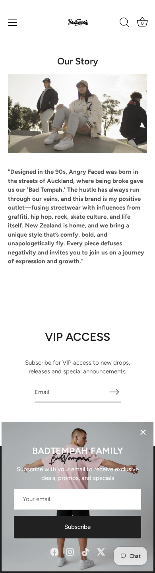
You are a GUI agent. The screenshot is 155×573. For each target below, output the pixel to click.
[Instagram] (70, 551)
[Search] (124, 23)
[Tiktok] (85, 551)
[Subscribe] (114, 392)
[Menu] (12, 22)
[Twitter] (101, 551)
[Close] (143, 432)
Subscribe (77, 526)
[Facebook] (54, 551)
